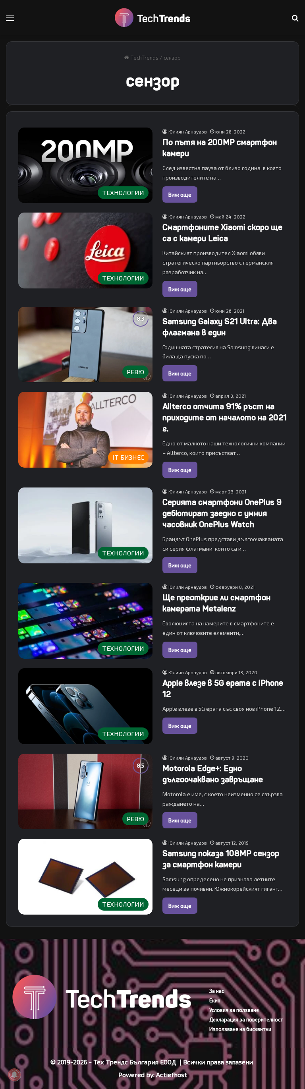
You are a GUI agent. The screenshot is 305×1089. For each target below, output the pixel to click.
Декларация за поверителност (246, 1019)
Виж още (179, 194)
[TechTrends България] (152, 18)
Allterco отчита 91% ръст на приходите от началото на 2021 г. (224, 418)
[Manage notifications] (14, 1074)
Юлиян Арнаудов (187, 131)
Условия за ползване (234, 1010)
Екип (214, 1000)
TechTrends (143, 57)
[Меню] (10, 20)
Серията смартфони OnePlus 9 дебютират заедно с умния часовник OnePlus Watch (222, 513)
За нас (216, 991)
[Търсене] (295, 20)
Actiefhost (171, 1074)
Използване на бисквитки (240, 1029)
